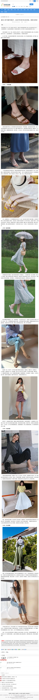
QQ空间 (7, 649)
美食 (24, 9)
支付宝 (22, 6)
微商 (2, 11)
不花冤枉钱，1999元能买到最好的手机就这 (8, 680)
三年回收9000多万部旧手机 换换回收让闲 (8, 678)
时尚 (31, 9)
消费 (28, 9)
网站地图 (27, 693)
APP (19, 6)
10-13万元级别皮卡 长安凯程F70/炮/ (12, 657)
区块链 (5, 11)
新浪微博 (10, 649)
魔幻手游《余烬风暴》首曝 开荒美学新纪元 (14, 667)
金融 (34, 9)
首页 (2, 9)
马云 (24, 6)
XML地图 (20, 693)
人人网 (17, 649)
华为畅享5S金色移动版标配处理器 (7, 686)
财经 (8, 9)
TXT (29, 693)
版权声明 (17, 693)
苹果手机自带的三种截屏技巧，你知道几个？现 (9, 676)
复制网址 (23, 649)
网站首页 (10, 693)
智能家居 (27, 6)
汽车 (15, 9)
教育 (11, 9)
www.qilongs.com (21, 14)
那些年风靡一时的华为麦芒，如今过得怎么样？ (9, 684)
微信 (20, 649)
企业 (21, 9)
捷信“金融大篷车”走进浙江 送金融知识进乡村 (14, 662)
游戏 (18, 9)
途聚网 (7, 652)
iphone (30, 6)
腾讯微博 (14, 649)
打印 (26, 649)
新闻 (5, 9)
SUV (17, 6)
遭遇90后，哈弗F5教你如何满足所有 (7, 682)
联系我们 (13, 693)
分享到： (3, 649)
